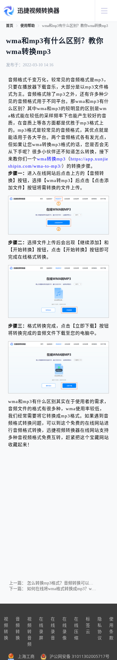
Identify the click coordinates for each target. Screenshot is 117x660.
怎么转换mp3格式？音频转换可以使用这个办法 (70, 583)
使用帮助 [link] (27, 26)
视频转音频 (29, 631)
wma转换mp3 (51, 159)
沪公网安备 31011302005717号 (80, 656)
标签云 (88, 625)
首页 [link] (9, 26)
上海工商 (26, 656)
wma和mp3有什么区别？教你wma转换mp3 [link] (75, 26)
